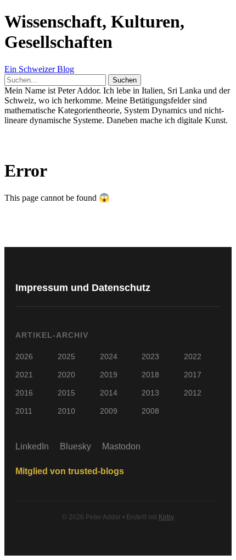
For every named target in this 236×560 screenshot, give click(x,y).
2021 (24, 374)
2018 (150, 374)
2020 (66, 374)
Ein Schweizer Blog (39, 69)
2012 (192, 392)
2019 (108, 374)
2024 (108, 356)
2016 (24, 392)
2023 (150, 356)
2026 (24, 356)
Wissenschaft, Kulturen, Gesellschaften (94, 32)
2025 (66, 356)
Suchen (125, 80)
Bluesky (75, 446)
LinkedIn (32, 446)
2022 (192, 356)
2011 (23, 411)
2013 (150, 392)
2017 (192, 374)
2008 (150, 411)
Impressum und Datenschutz (82, 287)
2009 (108, 411)
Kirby (166, 517)
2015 (66, 392)
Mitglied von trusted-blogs (69, 471)
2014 (108, 392)
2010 (66, 411)
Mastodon (121, 446)
